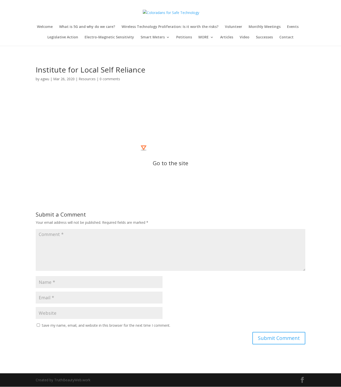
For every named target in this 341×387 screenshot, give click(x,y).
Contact (286, 37)
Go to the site (170, 163)
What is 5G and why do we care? (87, 27)
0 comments (110, 79)
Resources (87, 79)
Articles (226, 37)
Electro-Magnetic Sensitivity (109, 37)
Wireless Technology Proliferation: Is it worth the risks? (170, 27)
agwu (44, 79)
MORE (203, 37)
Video (244, 37)
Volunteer (233, 27)
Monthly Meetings (265, 27)
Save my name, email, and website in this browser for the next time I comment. (106, 325)
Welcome (45, 27)
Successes (264, 37)
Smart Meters (153, 37)
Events (293, 27)
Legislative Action (62, 37)
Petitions (184, 37)
